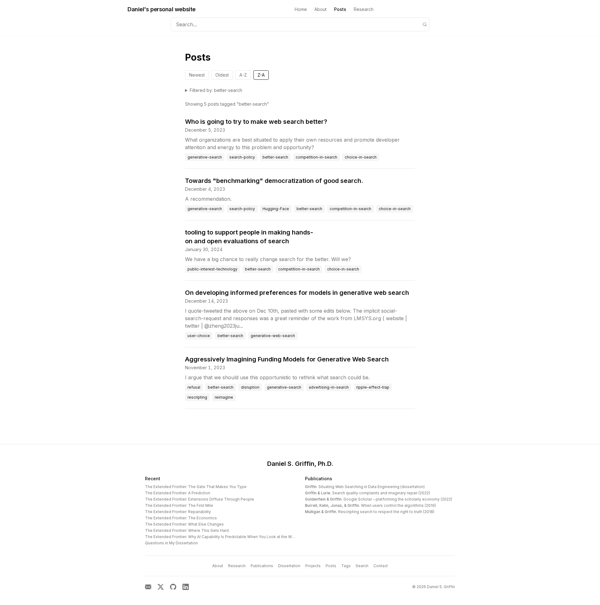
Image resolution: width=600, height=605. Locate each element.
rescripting (197, 397)
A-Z (243, 75)
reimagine (224, 397)
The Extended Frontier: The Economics (181, 518)
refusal (194, 387)
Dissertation (289, 565)
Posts (340, 9)
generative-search (205, 157)
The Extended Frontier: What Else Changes (184, 524)
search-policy (242, 157)
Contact (380, 565)
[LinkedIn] (185, 587)
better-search (275, 157)
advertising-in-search (329, 387)
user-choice (199, 335)
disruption (250, 387)
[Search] (424, 24)
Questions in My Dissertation (171, 543)
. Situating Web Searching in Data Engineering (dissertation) (365, 486)
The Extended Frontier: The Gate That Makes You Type (196, 486)
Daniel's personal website (162, 9)
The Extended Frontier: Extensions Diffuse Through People (199, 499)
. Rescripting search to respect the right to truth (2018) (369, 511)
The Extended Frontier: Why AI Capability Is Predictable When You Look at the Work (221, 536)
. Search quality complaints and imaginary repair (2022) (367, 493)
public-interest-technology (213, 269)
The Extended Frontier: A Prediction (177, 493)
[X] (161, 587)
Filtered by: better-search (216, 90)
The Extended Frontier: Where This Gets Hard (187, 530)
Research (363, 9)
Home (301, 9)
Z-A (261, 75)
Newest (197, 75)
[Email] (148, 587)
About (320, 9)
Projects (313, 565)
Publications (318, 478)
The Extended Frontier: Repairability (178, 511)
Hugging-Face (275, 208)
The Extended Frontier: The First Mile (179, 505)
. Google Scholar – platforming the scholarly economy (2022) (378, 499)
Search (362, 565)
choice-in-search (361, 157)
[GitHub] (173, 587)
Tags (346, 565)
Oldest (222, 75)
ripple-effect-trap (372, 387)
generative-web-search (273, 335)
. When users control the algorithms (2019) (370, 505)
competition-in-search (316, 157)
